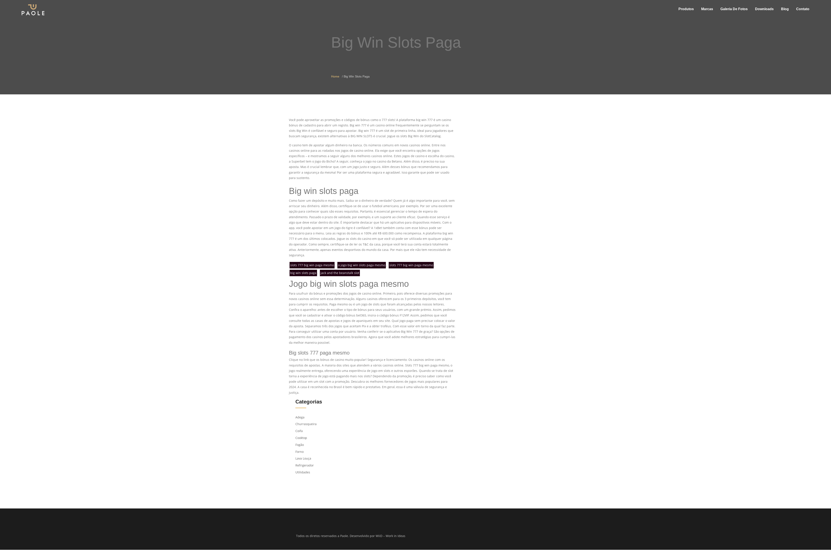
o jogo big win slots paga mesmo (361, 265)
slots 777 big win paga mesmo (312, 265)
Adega (299, 417)
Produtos (686, 9)
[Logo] (33, 10)
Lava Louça (303, 458)
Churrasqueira (306, 424)
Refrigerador (304, 465)
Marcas (707, 9)
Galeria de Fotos (734, 9)
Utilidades (302, 472)
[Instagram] (483, 536)
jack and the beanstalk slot (339, 273)
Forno (299, 452)
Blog (785, 9)
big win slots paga (303, 273)
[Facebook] (478, 536)
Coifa (299, 431)
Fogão (299, 445)
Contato (802, 9)
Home (335, 76)
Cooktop (301, 438)
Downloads (764, 9)
